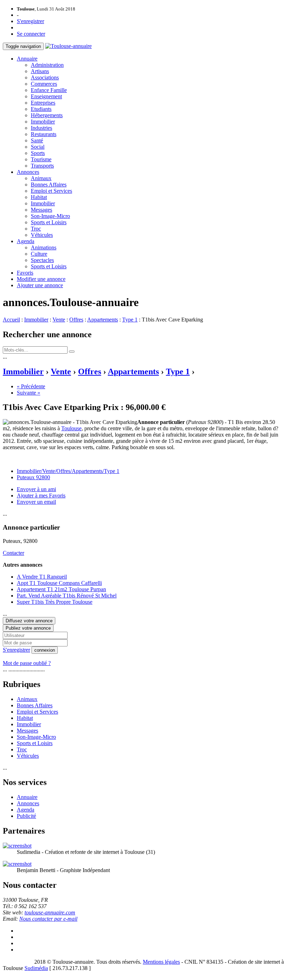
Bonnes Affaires (48, 184)
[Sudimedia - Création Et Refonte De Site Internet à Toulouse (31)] (17, 846)
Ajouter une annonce (40, 285)
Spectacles (42, 260)
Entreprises (43, 103)
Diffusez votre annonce (29, 620)
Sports (38, 153)
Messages (41, 210)
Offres (76, 320)
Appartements (102, 320)
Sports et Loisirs (48, 222)
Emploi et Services (51, 191)
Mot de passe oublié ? (27, 663)
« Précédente (31, 386)
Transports (42, 166)
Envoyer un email (36, 502)
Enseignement (46, 96)
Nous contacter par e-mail (48, 919)
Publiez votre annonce (28, 628)
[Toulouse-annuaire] (68, 46)
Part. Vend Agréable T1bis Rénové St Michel (67, 596)
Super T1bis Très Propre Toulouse (54, 602)
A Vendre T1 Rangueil (42, 577)
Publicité (26, 816)
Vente (58, 320)
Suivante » (28, 393)
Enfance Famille (49, 90)
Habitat (39, 197)
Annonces (28, 172)
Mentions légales (161, 962)
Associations (45, 77)
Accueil (11, 320)
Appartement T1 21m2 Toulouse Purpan (61, 589)
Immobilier (43, 122)
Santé (37, 140)
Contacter (13, 553)
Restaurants (43, 134)
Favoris (25, 273)
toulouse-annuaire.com (49, 912)
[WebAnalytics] (17, 962)
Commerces (44, 84)
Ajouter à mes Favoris (41, 495)
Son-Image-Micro (50, 216)
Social (37, 147)
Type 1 (130, 320)
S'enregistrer (30, 21)
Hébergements (47, 115)
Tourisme (41, 159)
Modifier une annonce (41, 279)
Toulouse (71, 428)
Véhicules (42, 235)
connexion (44, 650)
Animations (43, 247)
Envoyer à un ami (36, 489)
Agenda (25, 241)
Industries (41, 128)
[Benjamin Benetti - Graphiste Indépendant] (17, 864)
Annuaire (27, 59)
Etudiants (41, 109)
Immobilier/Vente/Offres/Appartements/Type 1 (68, 471)
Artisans (40, 71)
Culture (39, 254)
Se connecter (31, 34)
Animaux (41, 178)
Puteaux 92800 (33, 477)
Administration (47, 65)
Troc (36, 229)
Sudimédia (36, 968)
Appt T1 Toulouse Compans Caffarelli (59, 583)
